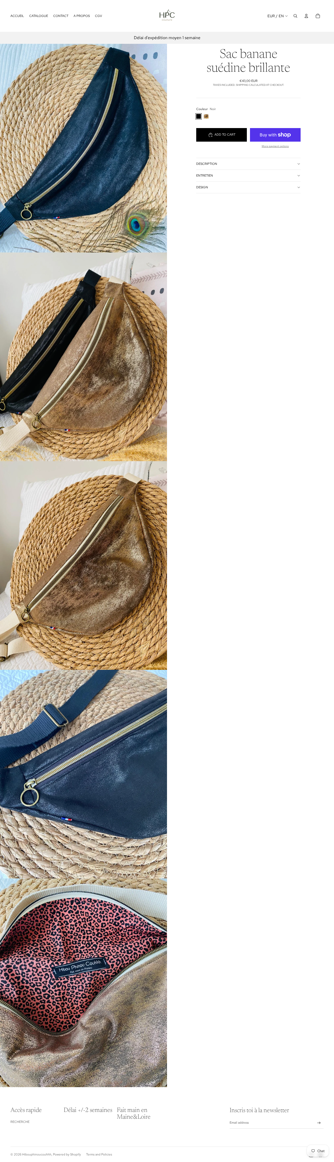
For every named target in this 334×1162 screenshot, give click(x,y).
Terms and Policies (99, 1154)
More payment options (275, 146)
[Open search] (295, 16)
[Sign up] (319, 1123)
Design (202, 187)
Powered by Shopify (67, 1154)
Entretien (204, 175)
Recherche (19, 1122)
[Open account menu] (306, 16)
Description (206, 164)
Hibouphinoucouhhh (36, 1154)
